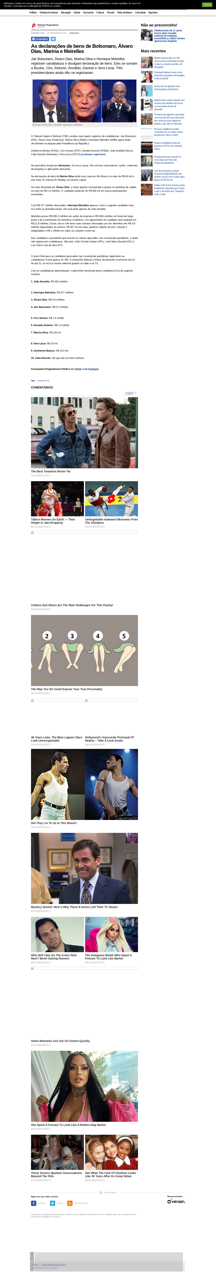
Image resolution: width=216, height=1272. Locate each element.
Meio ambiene (124, 12)
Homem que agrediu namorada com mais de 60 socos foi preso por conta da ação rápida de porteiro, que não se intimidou (169, 119)
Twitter (78, 369)
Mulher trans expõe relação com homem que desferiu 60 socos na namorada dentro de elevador (169, 104)
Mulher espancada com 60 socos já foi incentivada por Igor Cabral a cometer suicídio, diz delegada (169, 62)
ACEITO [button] (207, 5)
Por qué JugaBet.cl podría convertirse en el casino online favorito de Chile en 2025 (168, 132)
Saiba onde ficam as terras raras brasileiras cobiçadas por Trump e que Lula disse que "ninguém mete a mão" (169, 189)
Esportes (152, 12)
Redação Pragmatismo (48, 25)
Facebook (93, 369)
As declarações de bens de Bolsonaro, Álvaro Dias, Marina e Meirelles (82, 48)
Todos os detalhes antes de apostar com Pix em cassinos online (168, 146)
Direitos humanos (49, 12)
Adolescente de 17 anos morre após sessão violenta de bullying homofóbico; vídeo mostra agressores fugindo (169, 35)
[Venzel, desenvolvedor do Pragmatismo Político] (176, 1200)
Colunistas (140, 12)
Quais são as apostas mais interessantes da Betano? (167, 88)
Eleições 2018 (38, 33)
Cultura (100, 12)
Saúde (77, 12)
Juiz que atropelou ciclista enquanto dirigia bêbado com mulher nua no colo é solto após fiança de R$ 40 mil (169, 175)
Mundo (110, 12)
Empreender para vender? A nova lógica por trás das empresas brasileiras (167, 160)
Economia (88, 12)
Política (33, 12)
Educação (66, 12)
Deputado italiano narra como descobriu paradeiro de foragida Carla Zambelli (169, 75)
